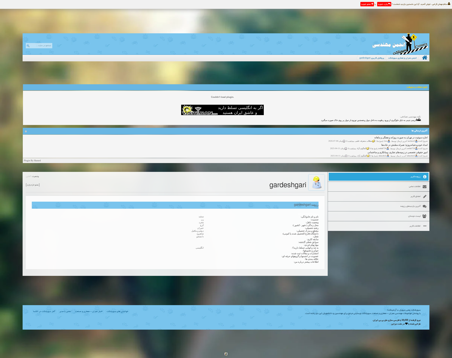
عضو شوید (366, 4)
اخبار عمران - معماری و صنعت (89, 311)
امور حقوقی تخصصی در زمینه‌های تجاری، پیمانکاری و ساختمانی (398, 148)
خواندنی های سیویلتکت (117, 311)
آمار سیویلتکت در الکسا (44, 311)
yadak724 (411, 144)
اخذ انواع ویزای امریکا (417, 156)
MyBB (405, 320)
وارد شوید (383, 4)
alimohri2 (411, 152)
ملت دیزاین (396, 324)
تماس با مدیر (65, 311)
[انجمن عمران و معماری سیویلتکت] (400, 53)
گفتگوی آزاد (361, 144)
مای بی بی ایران (380, 320)
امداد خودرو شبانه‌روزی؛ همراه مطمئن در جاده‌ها (404, 141)
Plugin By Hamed (32, 160)
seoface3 (411, 137)
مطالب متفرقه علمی (363, 137)
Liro (385, 137)
